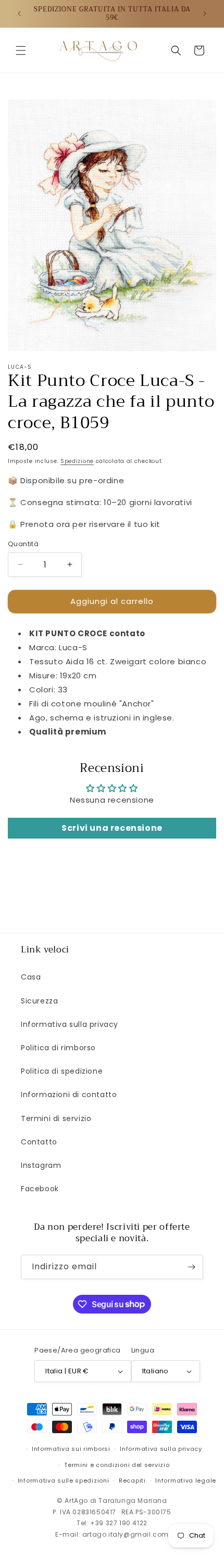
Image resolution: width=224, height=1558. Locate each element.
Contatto (39, 1142)
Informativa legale (185, 1480)
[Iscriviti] (191, 1267)
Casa (31, 977)
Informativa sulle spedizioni (63, 1480)
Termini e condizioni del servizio (116, 1465)
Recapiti (132, 1480)
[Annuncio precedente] (19, 13)
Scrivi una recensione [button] (112, 828)
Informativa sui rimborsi (71, 1449)
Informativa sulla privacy (69, 1024)
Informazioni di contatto (69, 1094)
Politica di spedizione (62, 1071)
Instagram (41, 1165)
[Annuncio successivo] (204, 13)
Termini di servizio (56, 1118)
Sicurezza (39, 1001)
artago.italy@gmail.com (125, 1534)
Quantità (23, 544)
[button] (20, 50)
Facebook (40, 1188)
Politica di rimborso (58, 1047)
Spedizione (77, 461)
